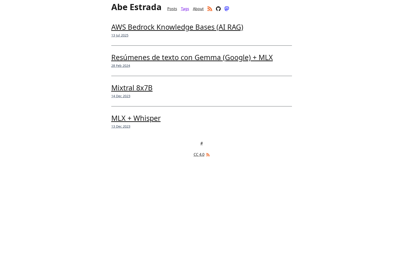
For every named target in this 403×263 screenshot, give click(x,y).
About (198, 8)
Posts (172, 8)
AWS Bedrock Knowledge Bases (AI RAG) (177, 27)
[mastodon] (226, 8)
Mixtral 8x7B (132, 88)
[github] (218, 8)
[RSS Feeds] (207, 154)
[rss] (209, 8)
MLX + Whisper (136, 118)
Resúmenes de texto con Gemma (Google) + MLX (192, 57)
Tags (185, 8)
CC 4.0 (199, 154)
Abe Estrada (136, 7)
